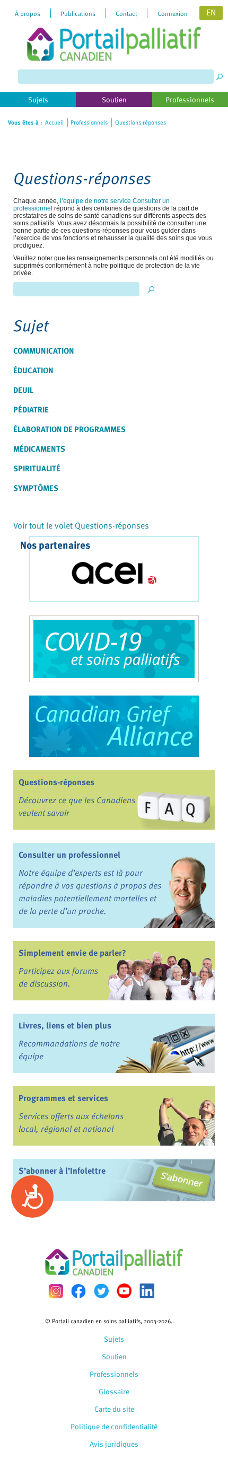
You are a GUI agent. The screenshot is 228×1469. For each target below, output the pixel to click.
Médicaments (39, 448)
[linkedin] (146, 1290)
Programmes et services (63, 1098)
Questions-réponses (56, 782)
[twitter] (101, 1290)
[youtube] (124, 1290)
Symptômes (35, 488)
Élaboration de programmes (69, 429)
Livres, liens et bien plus (65, 1025)
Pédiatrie (31, 409)
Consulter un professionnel (69, 854)
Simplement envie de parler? (72, 952)
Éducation (33, 370)
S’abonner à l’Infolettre (62, 1170)
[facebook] (78, 1291)
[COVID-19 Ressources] (114, 648)
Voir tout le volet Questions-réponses (81, 525)
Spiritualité (36, 468)
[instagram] (55, 1291)
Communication (43, 350)
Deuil (23, 389)
